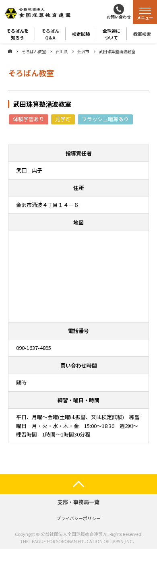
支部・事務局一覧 (78, 502)
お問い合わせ (119, 17)
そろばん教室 (34, 51)
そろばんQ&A (50, 33)
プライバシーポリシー (78, 518)
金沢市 (83, 51)
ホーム (10, 51)
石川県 (62, 51)
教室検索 (142, 34)
